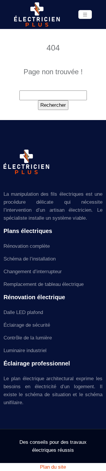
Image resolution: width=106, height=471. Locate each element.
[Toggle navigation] (85, 14)
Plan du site (53, 467)
